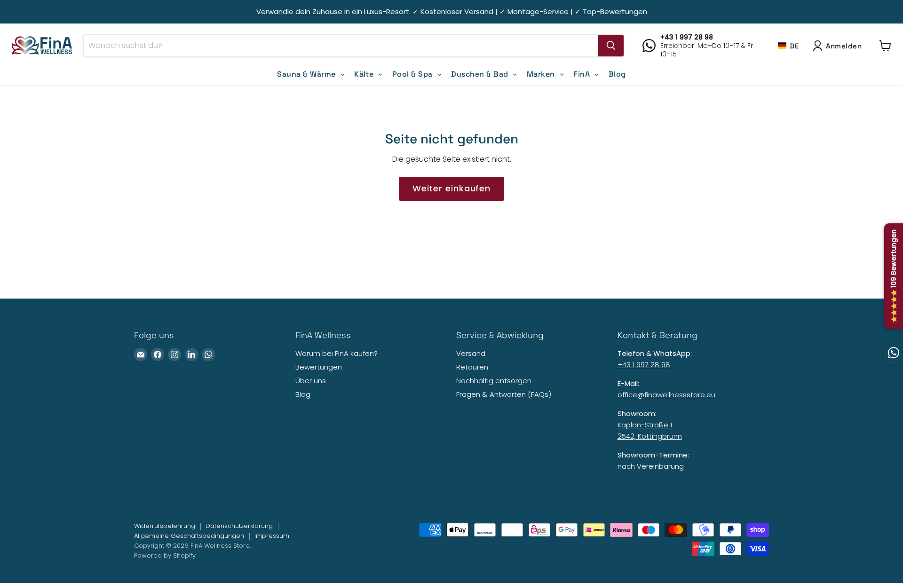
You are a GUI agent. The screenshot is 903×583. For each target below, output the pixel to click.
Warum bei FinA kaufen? (336, 353)
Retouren (472, 367)
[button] (788, 45)
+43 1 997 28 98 (644, 365)
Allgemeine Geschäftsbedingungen (189, 535)
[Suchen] (611, 45)
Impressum (271, 535)
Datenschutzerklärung (239, 525)
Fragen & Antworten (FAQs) (503, 394)
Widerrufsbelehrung (164, 525)
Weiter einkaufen (451, 188)
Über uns (310, 381)
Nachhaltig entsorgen (493, 381)
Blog (302, 394)
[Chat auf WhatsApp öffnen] (893, 352)
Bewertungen (318, 367)
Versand (470, 353)
